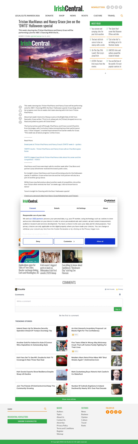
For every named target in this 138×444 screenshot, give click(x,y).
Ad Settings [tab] (81, 208)
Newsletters (98, 7)
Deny (38, 241)
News (83, 411)
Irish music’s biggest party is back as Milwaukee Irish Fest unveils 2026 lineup (48, 269)
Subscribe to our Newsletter (27, 421)
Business (84, 414)
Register (60, 431)
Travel (83, 423)
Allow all (100, 241)
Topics (59, 414)
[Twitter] (112, 7)
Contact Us (61, 420)
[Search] (122, 16)
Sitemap (60, 434)
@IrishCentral (36, 36)
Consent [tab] (32, 208)
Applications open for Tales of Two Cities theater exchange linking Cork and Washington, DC (29, 269)
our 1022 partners (36, 219)
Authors (60, 411)
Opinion (84, 417)
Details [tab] (57, 208)
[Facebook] (108, 7)
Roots (83, 425)
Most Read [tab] (96, 23)
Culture (84, 420)
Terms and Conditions (65, 428)
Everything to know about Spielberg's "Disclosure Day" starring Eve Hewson (72, 269)
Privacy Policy (62, 425)
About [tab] (105, 208)
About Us (60, 417)
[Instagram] (116, 7)
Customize (68, 241)
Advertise (61, 423)
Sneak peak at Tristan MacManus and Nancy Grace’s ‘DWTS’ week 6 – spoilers (52, 144)
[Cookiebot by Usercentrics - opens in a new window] (105, 201)
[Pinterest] (120, 7)
